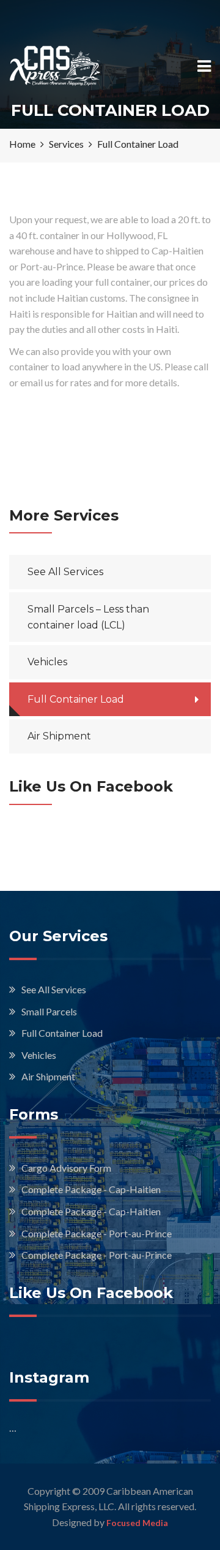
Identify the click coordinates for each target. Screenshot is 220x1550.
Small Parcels (49, 1011)
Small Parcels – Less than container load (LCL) (88, 617)
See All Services (65, 572)
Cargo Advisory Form (66, 1168)
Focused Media (137, 1523)
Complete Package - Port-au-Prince (96, 1233)
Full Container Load (76, 699)
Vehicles (47, 662)
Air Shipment (59, 736)
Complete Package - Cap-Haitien (91, 1189)
